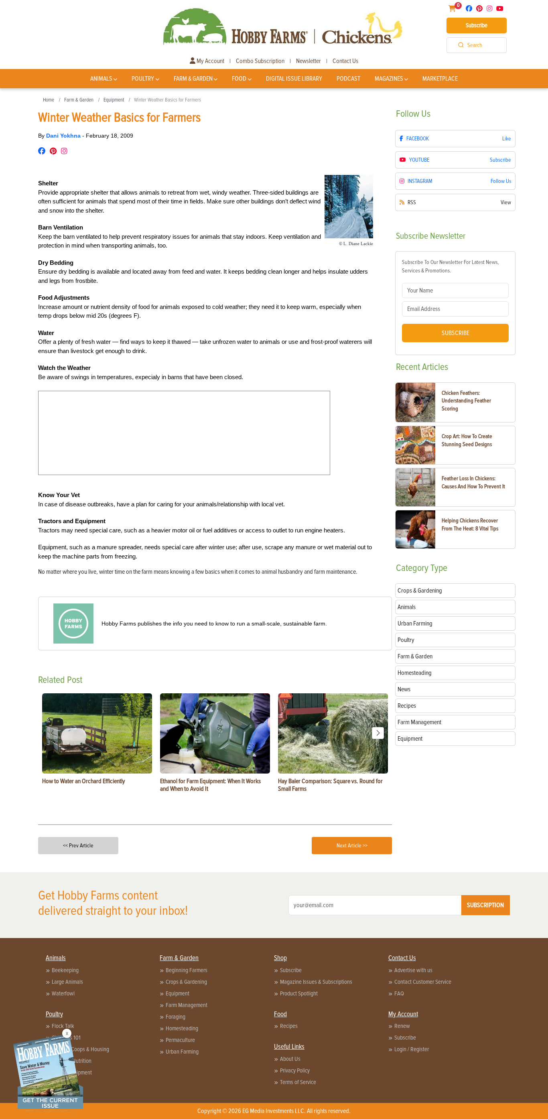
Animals (101, 79)
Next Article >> (352, 845)
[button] (378, 733)
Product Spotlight (299, 993)
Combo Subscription (260, 61)
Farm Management (186, 1005)
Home (48, 100)
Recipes (289, 1026)
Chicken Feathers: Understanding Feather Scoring (466, 401)
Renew (402, 1026)
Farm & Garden (193, 79)
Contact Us (345, 61)
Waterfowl (63, 993)
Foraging (175, 1016)
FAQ (399, 993)
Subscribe (476, 25)
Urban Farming (182, 1051)
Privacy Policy (295, 1070)
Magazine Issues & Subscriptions (316, 981)
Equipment (114, 100)
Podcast (348, 79)
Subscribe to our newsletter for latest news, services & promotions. (450, 266)
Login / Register (411, 1049)
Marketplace (440, 79)
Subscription (485, 905)
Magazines (389, 79)
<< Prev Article (78, 845)
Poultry (143, 79)
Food (239, 79)
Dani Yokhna (64, 135)
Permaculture (180, 1040)
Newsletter (308, 61)
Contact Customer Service (422, 981)
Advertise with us (413, 970)
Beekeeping (65, 970)
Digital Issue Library (294, 79)
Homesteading (182, 1028)
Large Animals (67, 981)
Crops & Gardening (186, 981)
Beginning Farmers (186, 970)
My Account (209, 61)
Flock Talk (63, 1026)
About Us (290, 1058)
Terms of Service (298, 1082)
